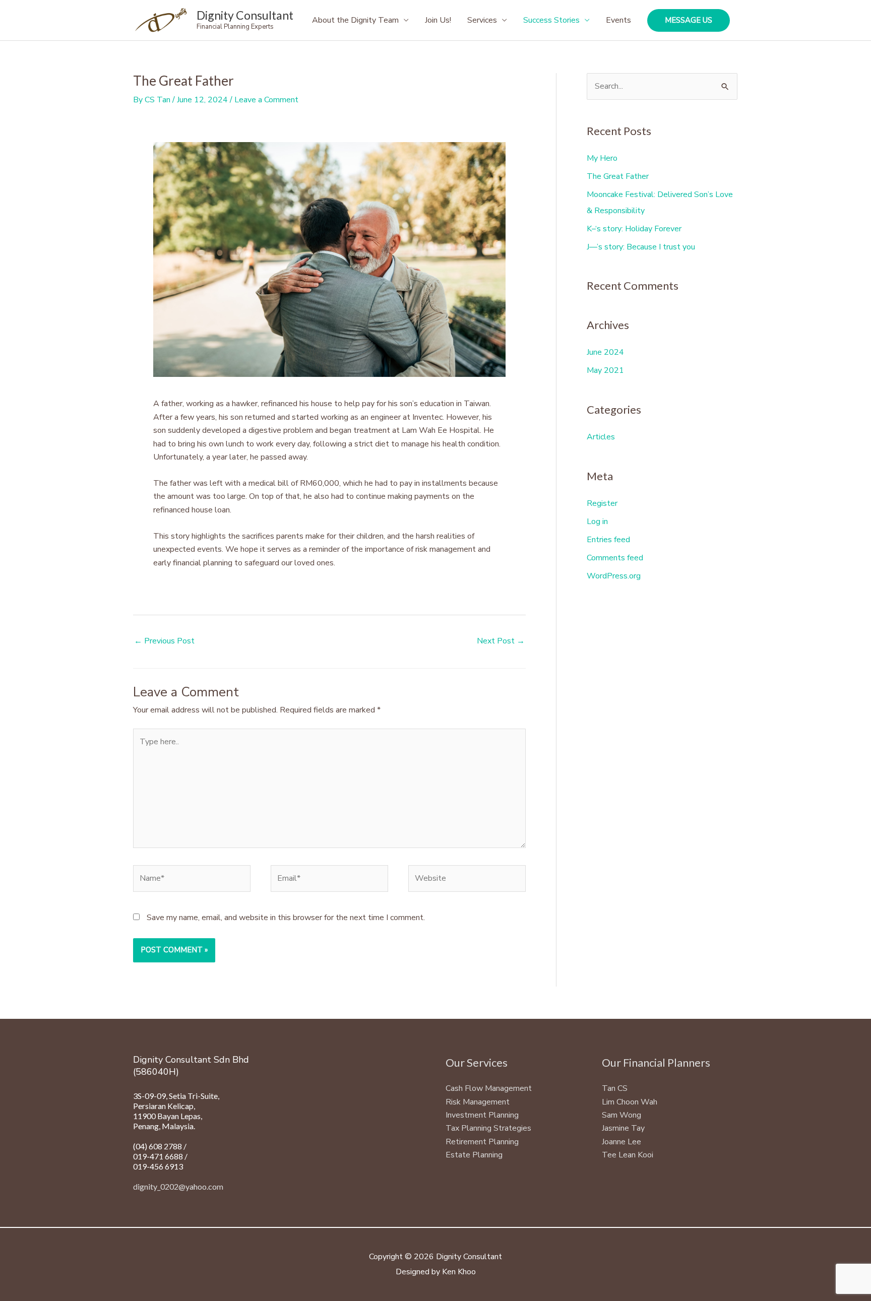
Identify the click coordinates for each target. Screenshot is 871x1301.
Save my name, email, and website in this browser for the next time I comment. (286, 917)
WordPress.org (614, 575)
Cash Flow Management (489, 1088)
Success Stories (551, 20)
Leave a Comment (266, 99)
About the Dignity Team (355, 20)
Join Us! (438, 20)
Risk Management (478, 1102)
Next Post (501, 640)
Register (602, 503)
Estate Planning (474, 1154)
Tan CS (615, 1088)
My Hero (602, 158)
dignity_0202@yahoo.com (178, 1186)
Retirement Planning (482, 1141)
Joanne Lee (621, 1141)
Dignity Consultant (245, 15)
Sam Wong (621, 1115)
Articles (601, 436)
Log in (597, 521)
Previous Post (164, 640)
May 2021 (605, 370)
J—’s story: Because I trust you (641, 246)
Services (482, 20)
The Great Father (618, 176)
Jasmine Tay (623, 1128)
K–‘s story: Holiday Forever (634, 228)
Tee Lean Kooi (627, 1154)
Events (618, 20)
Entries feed (608, 539)
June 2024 (605, 352)
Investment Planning (482, 1115)
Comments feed (615, 557)
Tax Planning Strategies (488, 1128)
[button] (688, 20)
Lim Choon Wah (629, 1102)
